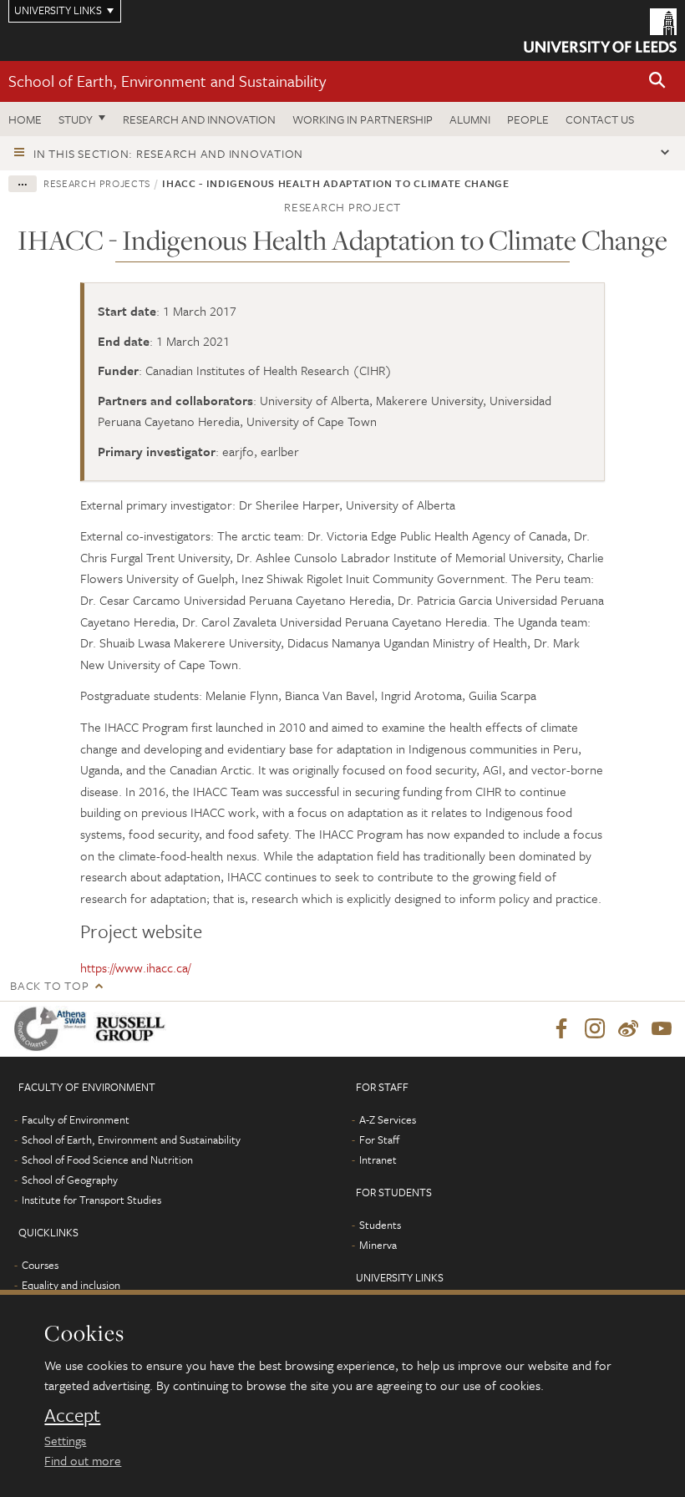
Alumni (469, 119)
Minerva (378, 1244)
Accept (72, 1415)
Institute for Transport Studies (91, 1199)
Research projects (96, 182)
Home (25, 119)
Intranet (378, 1159)
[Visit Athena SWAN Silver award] (53, 1029)
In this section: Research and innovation (168, 153)
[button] (657, 81)
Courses (40, 1264)
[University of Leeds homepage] (600, 30)
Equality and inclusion (71, 1284)
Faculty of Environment (75, 1119)
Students (380, 1224)
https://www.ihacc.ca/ (135, 967)
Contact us (600, 119)
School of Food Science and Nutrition (107, 1159)
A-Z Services (387, 1119)
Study (75, 119)
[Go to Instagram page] (595, 1029)
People (528, 119)
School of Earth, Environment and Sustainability (167, 80)
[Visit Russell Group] (133, 1029)
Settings (65, 1440)
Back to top (49, 985)
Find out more (82, 1460)
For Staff (379, 1139)
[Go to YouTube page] (662, 1029)
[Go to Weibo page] (628, 1029)
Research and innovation (199, 119)
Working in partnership (362, 119)
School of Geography (70, 1179)
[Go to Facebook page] (561, 1029)
